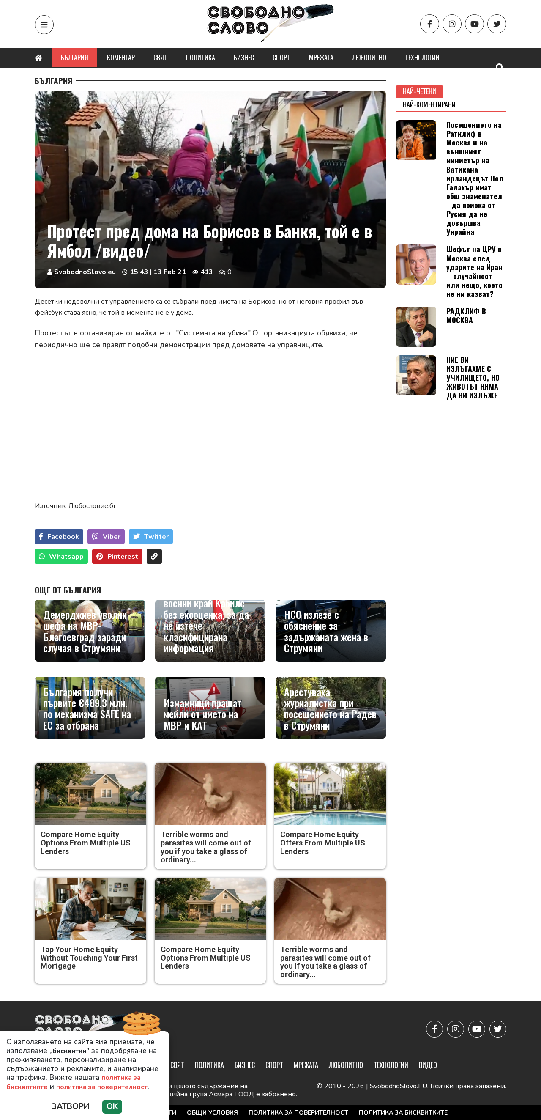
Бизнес (244, 57)
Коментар (121, 57)
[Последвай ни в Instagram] (452, 23)
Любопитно (369, 57)
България (74, 57)
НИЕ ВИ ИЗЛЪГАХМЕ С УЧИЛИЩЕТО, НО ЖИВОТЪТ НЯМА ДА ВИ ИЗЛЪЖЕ (473, 377)
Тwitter (156, 536)
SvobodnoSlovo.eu (85, 272)
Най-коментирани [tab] (429, 104)
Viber (111, 536)
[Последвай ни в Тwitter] (496, 23)
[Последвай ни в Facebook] (429, 23)
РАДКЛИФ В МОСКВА (466, 315)
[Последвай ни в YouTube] (474, 23)
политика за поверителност (102, 1087)
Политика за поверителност (298, 1113)
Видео (428, 1065)
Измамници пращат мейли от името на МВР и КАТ (203, 713)
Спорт (281, 57)
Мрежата (321, 57)
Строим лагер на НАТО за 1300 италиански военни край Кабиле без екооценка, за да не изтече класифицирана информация (209, 614)
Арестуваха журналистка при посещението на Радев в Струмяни (330, 708)
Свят (160, 57)
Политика (200, 57)
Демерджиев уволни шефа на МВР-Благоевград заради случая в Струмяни (85, 631)
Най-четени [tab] (419, 91)
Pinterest (122, 556)
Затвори (71, 1106)
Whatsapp (66, 556)
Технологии (422, 57)
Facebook (63, 536)
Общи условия (212, 1113)
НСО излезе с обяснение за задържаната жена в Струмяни (326, 631)
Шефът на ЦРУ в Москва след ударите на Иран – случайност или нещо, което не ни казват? (474, 271)
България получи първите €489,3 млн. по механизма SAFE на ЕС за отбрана (87, 708)
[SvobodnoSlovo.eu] (84, 1028)
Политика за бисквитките (403, 1113)
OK (112, 1106)
